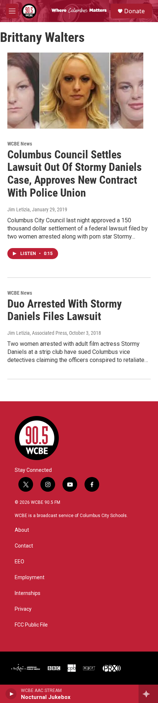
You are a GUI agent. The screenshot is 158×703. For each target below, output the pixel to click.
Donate (134, 11)
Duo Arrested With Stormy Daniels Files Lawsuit (64, 310)
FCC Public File (31, 625)
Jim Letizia (18, 209)
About (22, 530)
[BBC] (54, 668)
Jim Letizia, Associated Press (37, 333)
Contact (24, 546)
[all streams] (148, 694)
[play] (11, 693)
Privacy (23, 609)
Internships (27, 593)
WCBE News (19, 144)
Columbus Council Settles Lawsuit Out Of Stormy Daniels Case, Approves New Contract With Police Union (74, 173)
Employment (29, 577)
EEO (19, 561)
